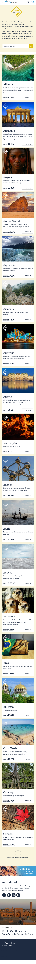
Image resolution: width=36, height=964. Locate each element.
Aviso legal (4, 956)
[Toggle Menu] (2, 2)
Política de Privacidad (21, 951)
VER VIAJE (28, 98)
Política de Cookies (6, 951)
